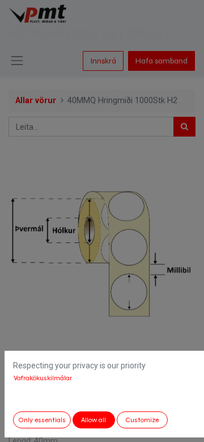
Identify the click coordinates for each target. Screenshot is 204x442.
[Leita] (184, 127)
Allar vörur (35, 100)
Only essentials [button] (42, 420)
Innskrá (103, 61)
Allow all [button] (93, 420)
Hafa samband (161, 61)
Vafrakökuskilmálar (43, 378)
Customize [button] (142, 420)
